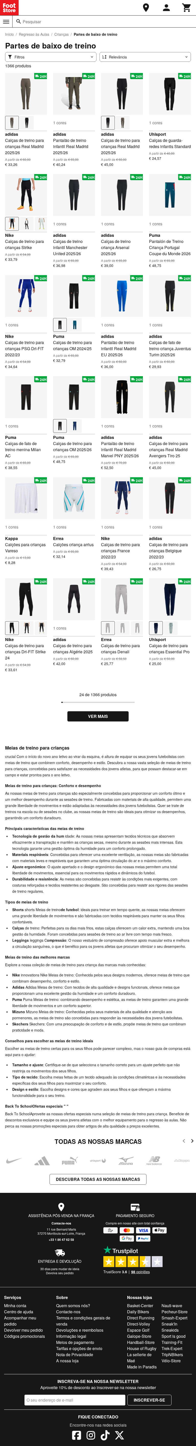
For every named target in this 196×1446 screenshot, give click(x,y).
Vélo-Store (171, 1361)
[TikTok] (105, 1436)
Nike (9, 235)
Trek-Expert (172, 1348)
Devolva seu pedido (60, 1273)
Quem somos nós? (73, 1305)
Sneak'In (169, 1324)
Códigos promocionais (24, 1336)
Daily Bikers (138, 1312)
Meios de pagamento (75, 1342)
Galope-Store (139, 1336)
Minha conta (15, 1305)
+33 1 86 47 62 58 (61, 1239)
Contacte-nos (61, 1223)
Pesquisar (32, 21)
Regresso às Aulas (34, 34)
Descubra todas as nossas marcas (98, 1179)
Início (9, 34)
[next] (192, 1141)
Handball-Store (141, 1342)
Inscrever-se (149, 1400)
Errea (58, 538)
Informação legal (71, 1336)
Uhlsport (157, 134)
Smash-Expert (174, 1318)
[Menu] (6, 22)
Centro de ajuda (18, 1312)
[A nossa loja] (146, 8)
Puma (154, 235)
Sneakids (170, 1330)
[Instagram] (91, 1436)
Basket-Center (140, 1305)
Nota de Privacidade (74, 1354)
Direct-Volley (138, 1324)
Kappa (11, 538)
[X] (119, 1436)
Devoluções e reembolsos (79, 1330)
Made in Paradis (142, 1367)
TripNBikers (172, 1354)
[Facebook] (76, 1436)
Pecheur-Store (175, 1312)
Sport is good (174, 1336)
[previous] (184, 1141)
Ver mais (98, 716)
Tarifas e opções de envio (79, 1348)
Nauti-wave (172, 1305)
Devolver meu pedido (23, 1330)
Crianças (61, 34)
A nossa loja (67, 1361)
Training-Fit (172, 1342)
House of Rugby (141, 1348)
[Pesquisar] (19, 21)
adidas (11, 134)
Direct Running (140, 1318)
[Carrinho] (187, 8)
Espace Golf (138, 1330)
